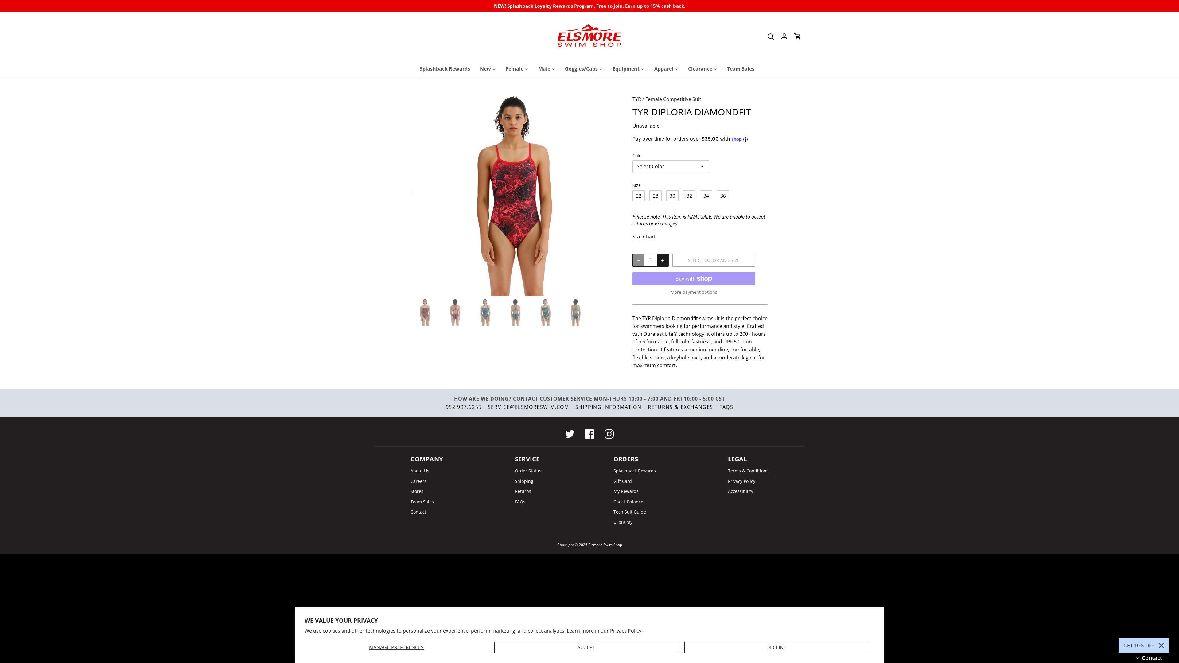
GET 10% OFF (1138, 645)
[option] (514, 192)
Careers (418, 481)
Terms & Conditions (748, 471)
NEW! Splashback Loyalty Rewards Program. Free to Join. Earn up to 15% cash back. (589, 6)
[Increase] (662, 260)
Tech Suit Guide (629, 512)
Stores (417, 491)
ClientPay (622, 522)
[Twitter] (569, 434)
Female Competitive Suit (673, 99)
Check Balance (628, 502)
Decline (776, 647)
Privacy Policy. (626, 630)
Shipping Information (608, 407)
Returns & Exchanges (680, 407)
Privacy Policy (741, 481)
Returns (523, 491)
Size (636, 185)
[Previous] (420, 192)
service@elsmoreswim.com (528, 407)
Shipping (524, 481)
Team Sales (422, 502)
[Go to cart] (797, 36)
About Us (420, 471)
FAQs (726, 407)
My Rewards (626, 491)
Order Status (528, 471)
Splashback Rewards (634, 471)
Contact (418, 512)
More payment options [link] (694, 292)
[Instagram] (609, 434)
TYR (636, 99)
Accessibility (740, 491)
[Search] (770, 36)
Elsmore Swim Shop (605, 544)
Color (637, 155)
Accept (586, 647)
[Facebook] (589, 434)
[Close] (1161, 645)
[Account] (784, 36)
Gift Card (622, 481)
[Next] (608, 192)
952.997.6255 (464, 407)
